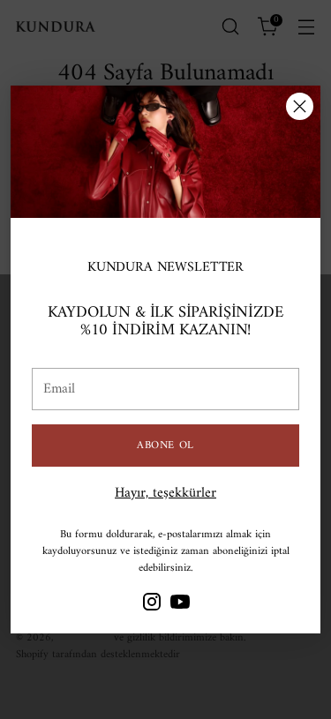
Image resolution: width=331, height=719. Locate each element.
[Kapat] (299, 106)
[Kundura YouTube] (180, 605)
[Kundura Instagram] (151, 605)
